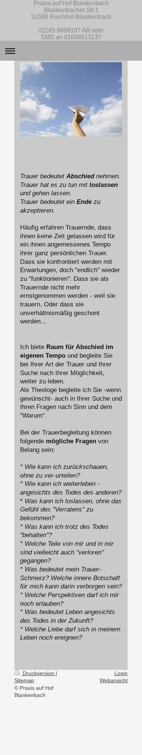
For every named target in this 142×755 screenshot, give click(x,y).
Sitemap (24, 680)
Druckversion (38, 673)
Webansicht (114, 680)
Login (121, 673)
